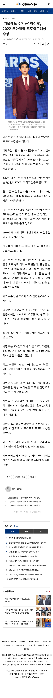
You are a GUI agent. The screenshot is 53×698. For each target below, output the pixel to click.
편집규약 (13, 641)
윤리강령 (22, 641)
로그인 (0, 6)
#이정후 (7, 477)
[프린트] (43, 44)
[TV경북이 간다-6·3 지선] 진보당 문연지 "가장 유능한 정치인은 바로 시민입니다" (25, 501)
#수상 (32, 477)
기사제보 (39, 645)
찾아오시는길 (20, 645)
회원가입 (26, 649)
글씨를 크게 (38, 44)
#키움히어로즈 (20, 477)
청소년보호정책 (8, 645)
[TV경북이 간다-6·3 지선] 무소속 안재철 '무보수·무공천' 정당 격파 (25, 505)
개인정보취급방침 (33, 641)
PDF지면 (30, 645)
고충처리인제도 (46, 641)
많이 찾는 (11, 525)
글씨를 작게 (34, 44)
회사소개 (4, 641)
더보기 (47, 591)
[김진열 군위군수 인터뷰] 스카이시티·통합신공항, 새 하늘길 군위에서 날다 (25, 498)
